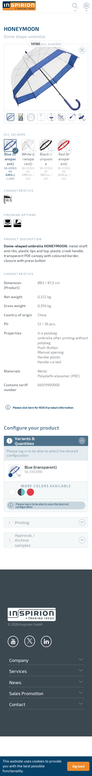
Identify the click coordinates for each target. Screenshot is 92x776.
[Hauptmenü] (86, 6)
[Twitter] (29, 641)
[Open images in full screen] (82, 50)
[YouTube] (13, 641)
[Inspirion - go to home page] (19, 9)
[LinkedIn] (46, 641)
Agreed (78, 766)
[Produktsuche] (75, 6)
